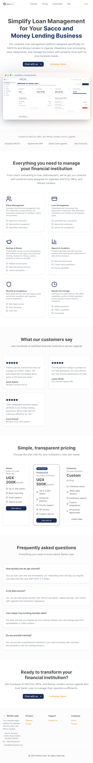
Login (86, 4)
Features (33, 4)
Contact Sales (76, 519)
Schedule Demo (58, 64)
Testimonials (57, 4)
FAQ (69, 4)
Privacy (74, 724)
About (73, 720)
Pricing (45, 4)
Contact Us (52, 720)
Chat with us (31, 64)
